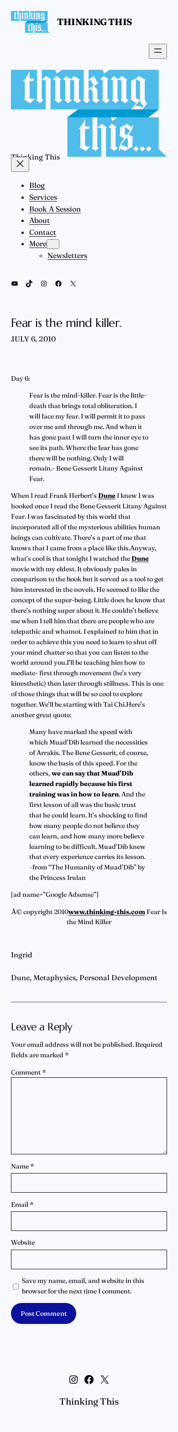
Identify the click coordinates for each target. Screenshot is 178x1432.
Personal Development (118, 977)
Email (22, 1204)
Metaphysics (54, 977)
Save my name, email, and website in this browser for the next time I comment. (83, 1286)
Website (23, 1242)
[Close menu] (20, 164)
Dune (20, 977)
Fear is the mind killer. (66, 323)
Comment (28, 1072)
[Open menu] (158, 51)
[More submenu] (53, 244)
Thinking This (94, 21)
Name (22, 1166)
